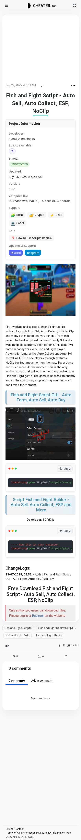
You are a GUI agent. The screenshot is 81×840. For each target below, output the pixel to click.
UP (7, 646)
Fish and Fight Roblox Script (55, 628)
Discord (16, 253)
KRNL (17, 215)
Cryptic (36, 215)
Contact (19, 828)
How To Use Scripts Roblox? (31, 238)
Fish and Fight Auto (17, 635)
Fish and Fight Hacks (49, 635)
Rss (68, 832)
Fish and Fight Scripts (18, 628)
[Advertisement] (40, 50)
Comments (17, 680)
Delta (56, 215)
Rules (10, 828)
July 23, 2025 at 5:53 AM (21, 85)
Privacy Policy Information (50, 832)
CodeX (18, 223)
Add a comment (41, 680)
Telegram (33, 253)
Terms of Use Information (21, 832)
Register (38, 616)
